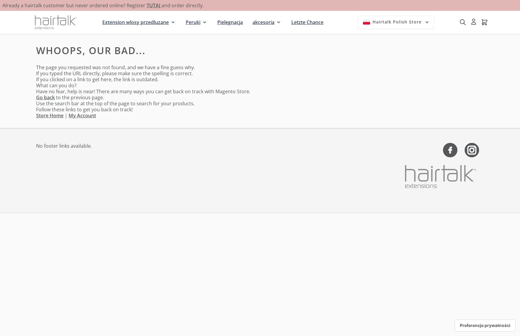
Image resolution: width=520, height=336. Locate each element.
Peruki (193, 22)
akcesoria (263, 22)
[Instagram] (472, 150)
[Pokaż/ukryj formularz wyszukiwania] (462, 22)
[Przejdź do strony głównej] (56, 22)
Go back (45, 97)
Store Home (49, 115)
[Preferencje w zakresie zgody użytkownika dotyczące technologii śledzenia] (485, 325)
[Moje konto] (473, 21)
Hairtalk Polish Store (397, 22)
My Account (82, 115)
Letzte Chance (307, 22)
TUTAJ (154, 5)
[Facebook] (450, 150)
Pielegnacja (230, 22)
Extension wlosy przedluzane (135, 22)
